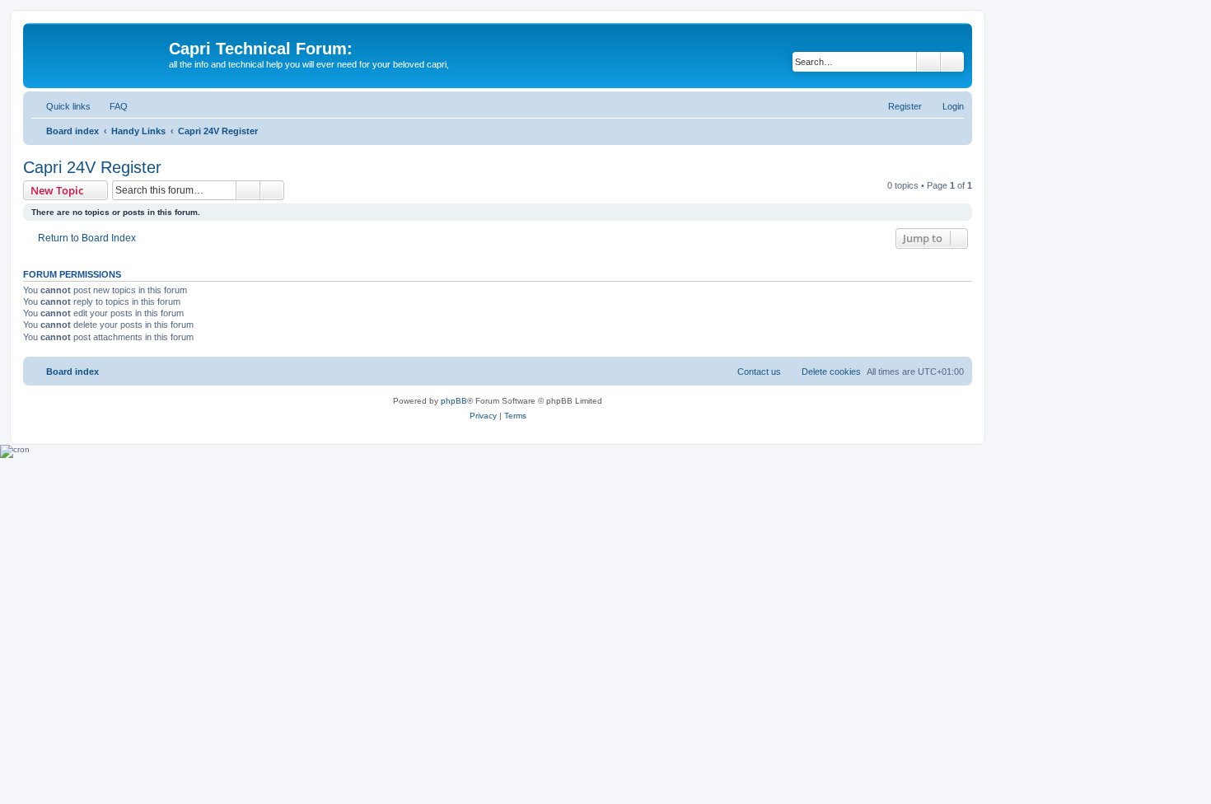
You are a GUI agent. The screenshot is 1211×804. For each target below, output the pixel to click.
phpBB (454, 400)
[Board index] (98, 53)
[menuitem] (111, 106)
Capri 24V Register (92, 167)
